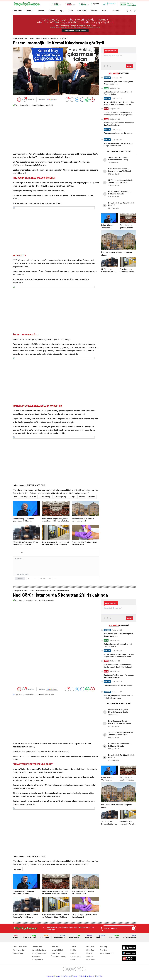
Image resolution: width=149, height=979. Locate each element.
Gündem (41, 11)
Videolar (94, 11)
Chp (15, 497)
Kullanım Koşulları (89, 976)
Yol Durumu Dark (19, 950)
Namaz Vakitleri (29, 936)
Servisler (29, 11)
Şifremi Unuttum (106, 953)
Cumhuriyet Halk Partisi (28, 497)
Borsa (15, 936)
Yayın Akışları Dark (39, 950)
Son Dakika (17, 11)
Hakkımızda (50, 976)
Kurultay (82, 497)
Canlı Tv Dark (37, 947)
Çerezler (75, 976)
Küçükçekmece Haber (20, 38)
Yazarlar (105, 11)
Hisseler (88, 936)
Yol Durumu (114, 936)
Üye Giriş (103, 947)
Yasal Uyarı (99, 976)
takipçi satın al (37, 960)
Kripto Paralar (129, 936)
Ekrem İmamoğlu (45, 497)
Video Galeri (90, 950)
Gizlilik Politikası (66, 976)
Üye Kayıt (103, 950)
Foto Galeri (81, 11)
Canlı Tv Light (18, 953)
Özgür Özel (91, 497)
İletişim (57, 976)
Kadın (70, 11)
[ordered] (41, 578)
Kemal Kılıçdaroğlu (61, 497)
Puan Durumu (74, 936)
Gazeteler (116, 11)
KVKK (80, 976)
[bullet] (44, 578)
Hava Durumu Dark (20, 947)
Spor (62, 11)
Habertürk (17, 869)
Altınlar (73, 947)
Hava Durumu (59, 936)
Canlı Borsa (55, 947)
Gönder (20, 578)
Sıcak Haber (90, 960)
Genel (32, 38)
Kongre (73, 497)
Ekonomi (52, 11)
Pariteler (100, 936)
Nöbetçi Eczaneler (39, 953)
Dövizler (73, 950)
